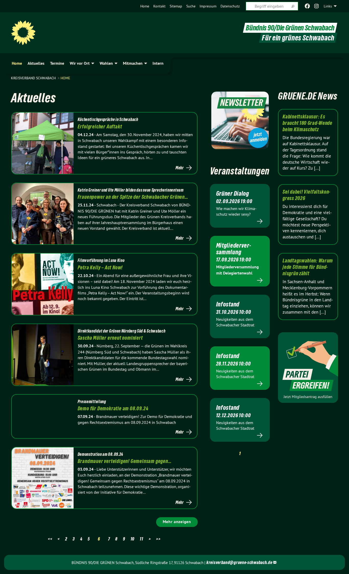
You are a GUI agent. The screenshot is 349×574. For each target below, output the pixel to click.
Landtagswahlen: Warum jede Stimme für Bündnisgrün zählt (308, 267)
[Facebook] (307, 6)
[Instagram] (316, 6)
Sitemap (176, 6)
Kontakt (159, 6)
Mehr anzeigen (177, 521)
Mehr (180, 168)
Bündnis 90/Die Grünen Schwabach (290, 28)
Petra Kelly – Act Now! (100, 267)
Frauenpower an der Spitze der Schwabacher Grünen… (133, 197)
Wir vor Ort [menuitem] (80, 63)
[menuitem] (144, 6)
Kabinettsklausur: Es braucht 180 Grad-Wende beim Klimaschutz (307, 123)
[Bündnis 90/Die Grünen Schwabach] (23, 32)
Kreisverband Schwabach (34, 78)
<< (50, 539)
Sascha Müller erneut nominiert (110, 338)
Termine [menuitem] (57, 63)
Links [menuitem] (328, 6)
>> (158, 539)
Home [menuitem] (17, 63)
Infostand (227, 304)
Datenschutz (230, 6)
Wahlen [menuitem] (106, 63)
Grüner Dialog (232, 193)
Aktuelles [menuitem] (36, 63)
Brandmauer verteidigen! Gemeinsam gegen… (125, 461)
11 (141, 539)
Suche (190, 6)
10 (132, 539)
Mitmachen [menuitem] (133, 63)
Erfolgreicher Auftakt (100, 127)
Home (144, 6)
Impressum (208, 6)
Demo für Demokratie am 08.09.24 (113, 408)
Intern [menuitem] (158, 63)
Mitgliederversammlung (233, 249)
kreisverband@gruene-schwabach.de (239, 562)
